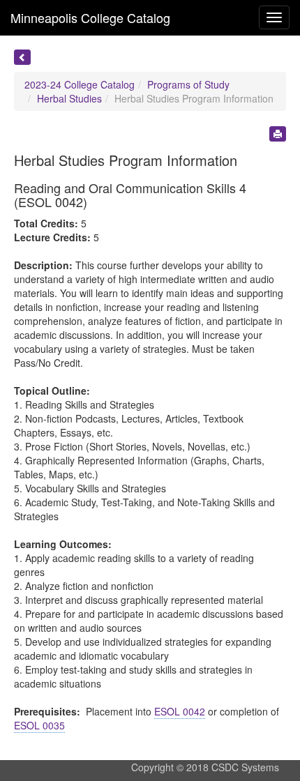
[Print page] (277, 134)
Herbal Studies (69, 98)
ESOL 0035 (39, 725)
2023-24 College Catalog (79, 84)
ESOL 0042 (179, 711)
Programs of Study (188, 84)
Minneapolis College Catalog (90, 17)
